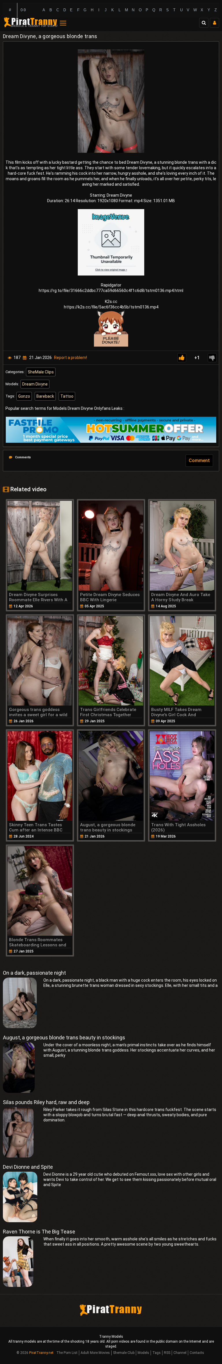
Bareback (45, 396)
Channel (179, 1353)
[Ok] (181, 357)
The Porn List (66, 1353)
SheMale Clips (41, 372)
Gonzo (24, 396)
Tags (156, 1353)
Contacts (197, 1353)
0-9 (23, 10)
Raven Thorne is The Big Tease (39, 1232)
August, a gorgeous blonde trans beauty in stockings (64, 1037)
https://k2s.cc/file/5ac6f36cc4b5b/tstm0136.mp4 (111, 307)
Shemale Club (123, 1353)
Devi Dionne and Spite (28, 1167)
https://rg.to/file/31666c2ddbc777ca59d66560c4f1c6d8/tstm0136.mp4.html (111, 290)
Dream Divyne (35, 384)
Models (143, 1353)
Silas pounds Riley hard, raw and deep (46, 1102)
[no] (212, 357)
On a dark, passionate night (34, 973)
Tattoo (66, 396)
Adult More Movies (95, 1353)
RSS (167, 1353)
